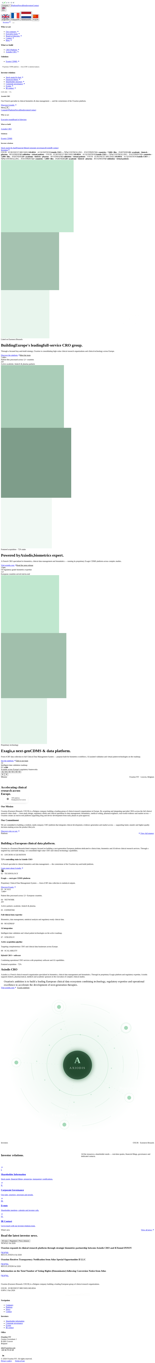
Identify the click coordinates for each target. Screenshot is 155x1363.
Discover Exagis (7, 887)
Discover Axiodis (7, 105)
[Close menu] (7, 107)
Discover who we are (9, 831)
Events (8, 86)
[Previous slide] (3, 774)
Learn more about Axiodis (11, 868)
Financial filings (12, 79)
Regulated (13, 1241)
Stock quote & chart (13, 77)
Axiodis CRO (11, 52)
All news (5, 1241)
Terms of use (20, 1361)
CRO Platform (11, 50)
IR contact (10, 88)
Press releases (24, 1241)
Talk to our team (22, 761)
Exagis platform (23, 988)
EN (3, 1253)
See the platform (7, 761)
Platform (14, 5)
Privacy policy (6, 1361)
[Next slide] (6, 774)
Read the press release (24, 565)
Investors (29, 5)
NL (7, 1264)
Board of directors (13, 36)
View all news (146, 1230)
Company (5, 6)
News (20, 5)
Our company (11, 32)
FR (7, 1253)
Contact (36, 5)
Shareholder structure (14, 82)
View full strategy (147, 833)
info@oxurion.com (8, 1348)
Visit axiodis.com (7, 565)
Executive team (12, 34)
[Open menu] (13, 22)
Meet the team (25, 355)
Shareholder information (15, 1321)
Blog (24, 5)
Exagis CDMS (12, 61)
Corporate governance (14, 84)
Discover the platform (9, 355)
